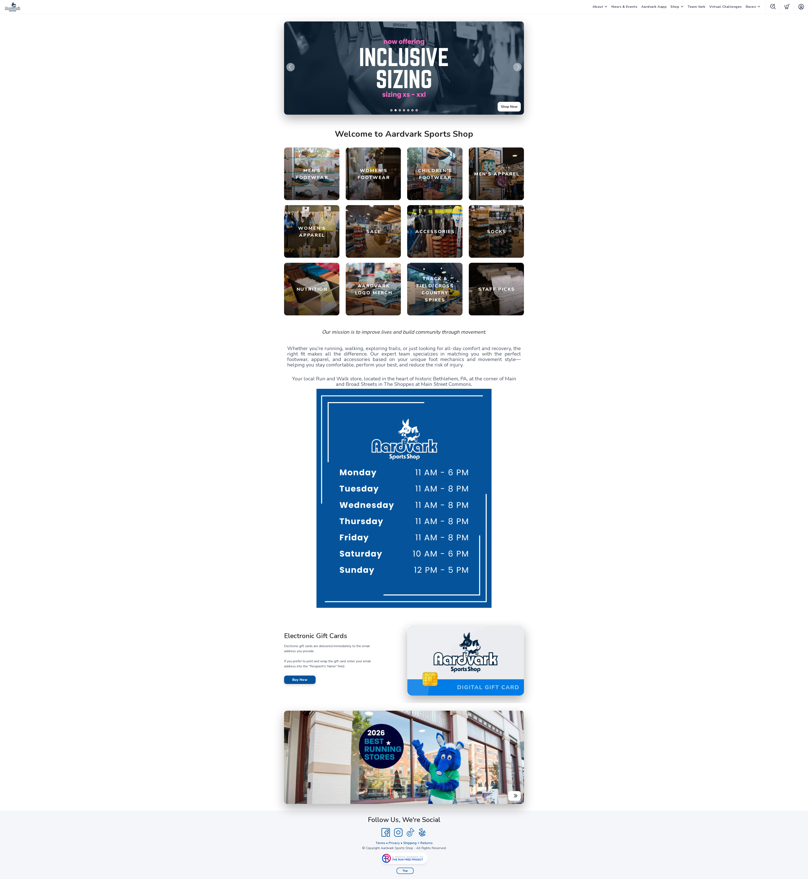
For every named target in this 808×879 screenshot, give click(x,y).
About (598, 6)
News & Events (624, 6)
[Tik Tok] (410, 832)
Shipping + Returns (418, 843)
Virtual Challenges (725, 6)
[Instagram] (398, 832)
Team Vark (697, 6)
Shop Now (509, 106)
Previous (290, 67)
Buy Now (300, 679)
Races (751, 6)
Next (517, 67)
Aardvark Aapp (654, 6)
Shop (674, 6)
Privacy (394, 843)
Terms (380, 843)
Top (405, 871)
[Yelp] (422, 832)
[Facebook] (385, 832)
